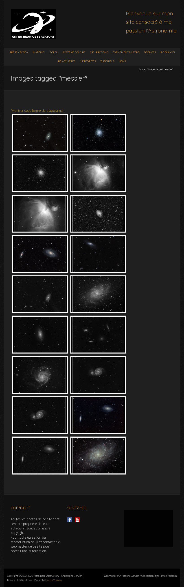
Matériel (39, 52)
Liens (122, 61)
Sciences (150, 52)
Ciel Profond (99, 52)
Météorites (88, 61)
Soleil (54, 52)
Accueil (142, 69)
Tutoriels (107, 61)
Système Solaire (74, 52)
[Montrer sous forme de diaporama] (37, 110)
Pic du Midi (167, 52)
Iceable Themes (53, 580)
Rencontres (66, 61)
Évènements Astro (126, 52)
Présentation (18, 52)
